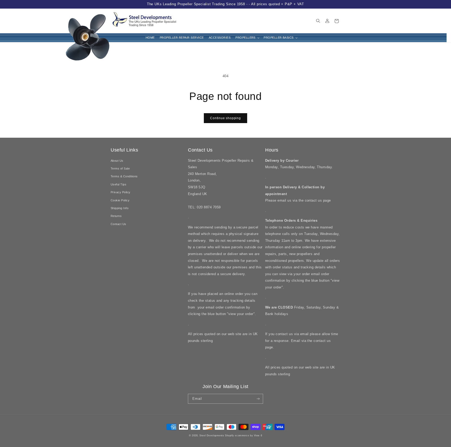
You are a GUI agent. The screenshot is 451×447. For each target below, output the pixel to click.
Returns (116, 216)
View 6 (258, 435)
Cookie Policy (120, 200)
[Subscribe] (258, 399)
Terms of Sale (120, 168)
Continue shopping (225, 118)
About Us (117, 160)
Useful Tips (118, 184)
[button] (247, 38)
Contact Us (118, 224)
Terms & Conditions (124, 176)
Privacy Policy (120, 192)
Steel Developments (212, 435)
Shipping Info (119, 208)
